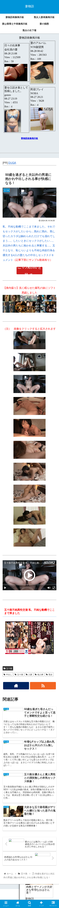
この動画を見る (29, 270)
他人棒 (40, 674)
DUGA (12, 163)
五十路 (9, 668)
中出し (9, 674)
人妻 (30, 674)
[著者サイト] (16, 685)
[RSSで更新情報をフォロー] (43, 685)
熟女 (50, 674)
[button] (53, 524)
